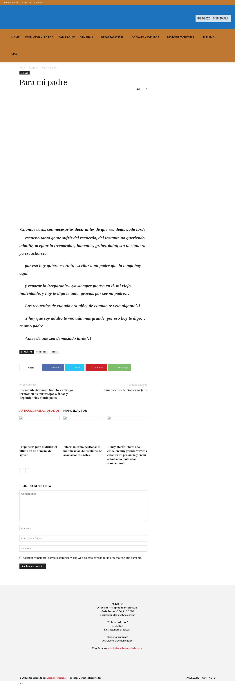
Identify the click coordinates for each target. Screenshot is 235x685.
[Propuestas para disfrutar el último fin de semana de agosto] (39, 430)
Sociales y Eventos (145, 37)
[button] (230, 37)
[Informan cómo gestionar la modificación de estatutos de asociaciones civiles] (83, 430)
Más (14, 53)
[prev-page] (21, 470)
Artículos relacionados (39, 410)
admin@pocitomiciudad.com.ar (125, 648)
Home (15, 37)
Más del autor (75, 410)
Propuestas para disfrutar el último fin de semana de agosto (38, 451)
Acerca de (26, 2)
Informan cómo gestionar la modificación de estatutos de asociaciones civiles (82, 451)
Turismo (209, 37)
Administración (11, 2)
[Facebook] (228, 2)
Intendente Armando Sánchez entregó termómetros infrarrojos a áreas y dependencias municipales (46, 394)
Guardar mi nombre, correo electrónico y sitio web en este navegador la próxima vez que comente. (82, 557)
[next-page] (27, 470)
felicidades (42, 351)
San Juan (86, 37)
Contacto (38, 2)
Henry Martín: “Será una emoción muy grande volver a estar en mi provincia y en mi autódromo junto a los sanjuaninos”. (127, 455)
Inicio (22, 67)
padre (55, 351)
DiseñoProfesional (56, 677)
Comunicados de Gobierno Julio (124, 390)
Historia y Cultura (180, 37)
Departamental (112, 37)
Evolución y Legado (39, 37)
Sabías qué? (67, 37)
